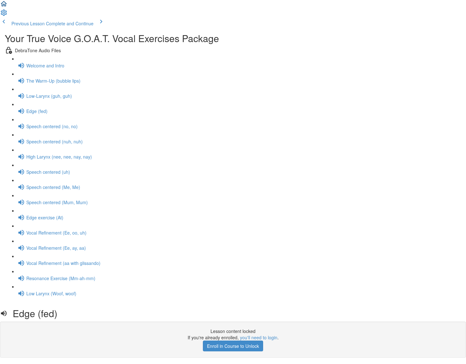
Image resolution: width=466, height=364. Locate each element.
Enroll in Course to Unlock (233, 346)
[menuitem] (4, 14)
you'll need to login (258, 337)
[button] (4, 6)
